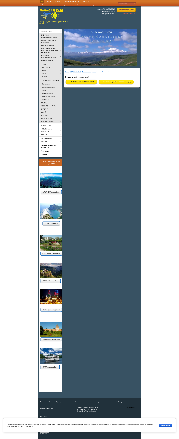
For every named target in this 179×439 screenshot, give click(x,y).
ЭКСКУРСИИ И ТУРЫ (48, 106)
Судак (44, 70)
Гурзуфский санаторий (51, 80)
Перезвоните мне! (129, 14)
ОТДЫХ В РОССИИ (75, 71)
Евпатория (46, 84)
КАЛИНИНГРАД (46, 118)
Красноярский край (47, 121)
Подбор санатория (47, 45)
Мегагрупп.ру (130, 407)
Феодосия (45, 99)
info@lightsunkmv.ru (109, 14)
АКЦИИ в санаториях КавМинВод (48, 41)
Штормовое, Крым (48, 96)
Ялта (44, 64)
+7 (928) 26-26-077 (108, 11)
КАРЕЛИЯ (44, 109)
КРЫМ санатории (47, 60)
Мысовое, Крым (47, 93)
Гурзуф (44, 76)
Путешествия (50, 387)
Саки (44, 90)
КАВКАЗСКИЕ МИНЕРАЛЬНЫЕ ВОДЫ (49, 36)
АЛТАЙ (43, 112)
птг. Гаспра (46, 67)
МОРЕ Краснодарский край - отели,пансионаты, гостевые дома (50, 50)
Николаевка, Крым (48, 87)
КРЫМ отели (45, 103)
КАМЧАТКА (45, 115)
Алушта (44, 73)
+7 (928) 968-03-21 (108, 9)
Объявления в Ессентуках (44, 432)
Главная (67, 71)
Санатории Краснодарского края (48, 56)
